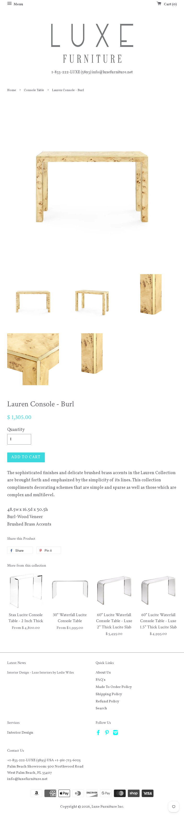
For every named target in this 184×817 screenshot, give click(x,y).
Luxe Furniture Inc (107, 806)
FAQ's (100, 679)
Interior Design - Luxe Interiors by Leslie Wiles (40, 672)
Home (11, 90)
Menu (18, 4)
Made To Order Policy (114, 687)
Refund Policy (107, 701)
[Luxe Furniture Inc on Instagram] (115, 733)
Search (101, 708)
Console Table (34, 90)
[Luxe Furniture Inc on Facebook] (98, 733)
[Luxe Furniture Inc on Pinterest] (106, 733)
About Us (103, 672)
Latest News (16, 662)
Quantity (16, 430)
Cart (169, 4)
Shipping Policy (109, 694)
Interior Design (20, 732)
